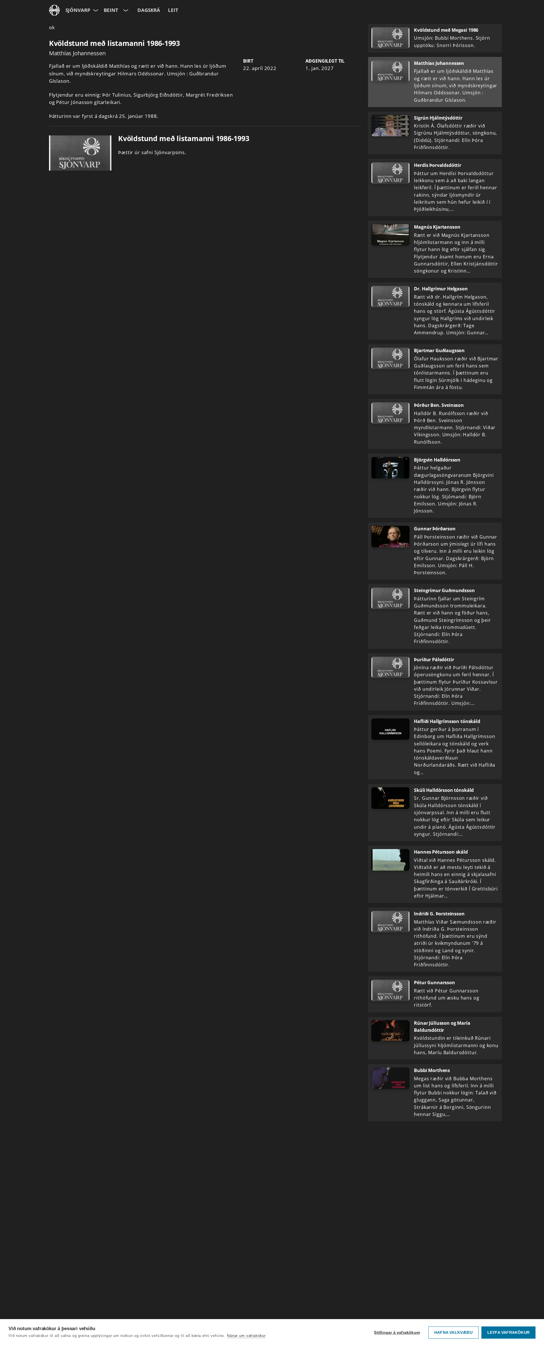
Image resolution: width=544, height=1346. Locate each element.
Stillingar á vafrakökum (397, 1332)
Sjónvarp (77, 10)
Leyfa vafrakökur (508, 1332)
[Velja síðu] (95, 10)
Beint (111, 10)
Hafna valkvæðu (453, 1332)
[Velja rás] (125, 10)
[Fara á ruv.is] (54, 10)
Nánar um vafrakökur (246, 1336)
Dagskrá (148, 10)
